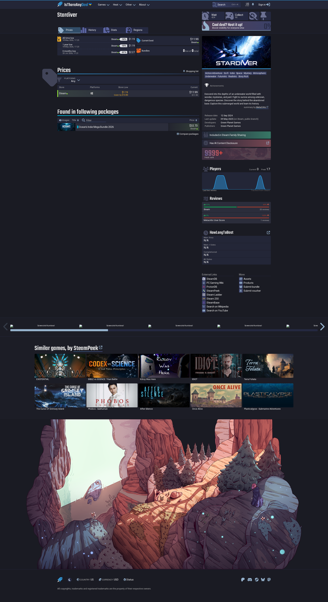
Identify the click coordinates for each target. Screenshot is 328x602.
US (87, 579)
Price (192, 120)
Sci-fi (226, 73)
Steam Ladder (214, 294)
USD (110, 579)
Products (248, 282)
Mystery (248, 73)
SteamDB (212, 278)
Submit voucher (252, 290)
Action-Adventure (213, 73)
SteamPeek (213, 290)
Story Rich (243, 76)
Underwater (210, 76)
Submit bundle (251, 286)
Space (239, 73)
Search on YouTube (217, 310)
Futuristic (222, 76)
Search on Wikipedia (217, 306)
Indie (232, 73)
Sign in (262, 4)
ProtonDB (212, 286)
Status (130, 579)
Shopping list (192, 71)
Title (74, 120)
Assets (247, 278)
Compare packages (189, 134)
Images (65, 120)
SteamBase (213, 302)
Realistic (232, 76)
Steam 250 (213, 298)
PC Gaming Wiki (215, 282)
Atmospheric (259, 73)
